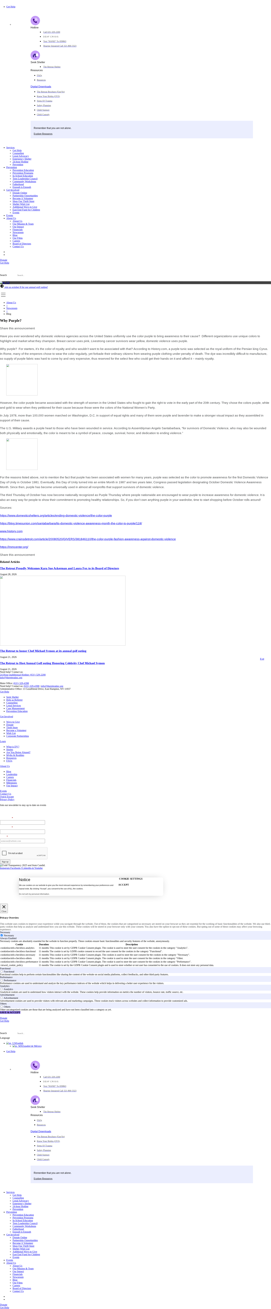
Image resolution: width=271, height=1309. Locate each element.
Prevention (18, 164)
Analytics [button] (4, 986)
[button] (135, 279)
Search (3, 275)
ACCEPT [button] (123, 884)
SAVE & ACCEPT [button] (10, 1012)
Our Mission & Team (23, 224)
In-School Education (23, 175)
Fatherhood (18, 184)
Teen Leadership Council (25, 178)
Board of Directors (22, 243)
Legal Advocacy (21, 156)
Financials (18, 229)
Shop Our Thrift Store (23, 201)
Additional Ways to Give (25, 207)
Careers (16, 240)
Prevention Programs (23, 173)
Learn (3, 741)
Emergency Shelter (22, 159)
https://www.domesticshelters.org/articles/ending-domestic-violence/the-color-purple (56, 515)
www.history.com (11, 531)
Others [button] (3, 1003)
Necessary (9, 935)
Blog (15, 235)
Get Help (10, 6)
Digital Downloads (41, 86)
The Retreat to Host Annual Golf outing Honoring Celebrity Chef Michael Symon (52, 663)
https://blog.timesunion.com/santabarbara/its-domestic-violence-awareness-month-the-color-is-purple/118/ (71, 523)
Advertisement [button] (7, 994)
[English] (4, 282)
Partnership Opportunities (25, 195)
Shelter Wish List (21, 204)
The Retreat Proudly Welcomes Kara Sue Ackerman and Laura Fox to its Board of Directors (59, 568)
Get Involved (12, 190)
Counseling (18, 153)
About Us (11, 218)
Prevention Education (23, 170)
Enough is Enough (22, 187)
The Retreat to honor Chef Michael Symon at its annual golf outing (43, 651)
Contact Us (18, 246)
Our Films (18, 238)
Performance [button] (6, 977)
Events (16, 212)
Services (10, 147)
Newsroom (18, 232)
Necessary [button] (5, 932)
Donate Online (20, 192)
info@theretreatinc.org (52, 686)
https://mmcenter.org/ (14, 547)
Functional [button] (5, 968)
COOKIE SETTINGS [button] (131, 878)
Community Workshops (24, 181)
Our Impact (18, 226)
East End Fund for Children (26, 209)
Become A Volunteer (23, 198)
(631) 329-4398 (21, 683)
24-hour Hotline (20, 161)
